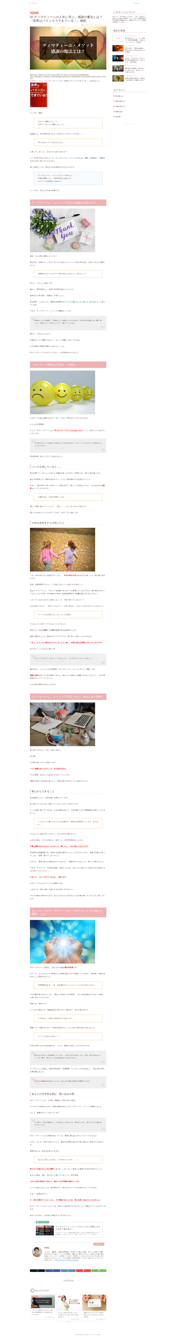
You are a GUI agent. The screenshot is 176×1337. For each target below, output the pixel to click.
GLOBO (33, 3)
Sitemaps (136, 3)
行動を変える (120, 106)
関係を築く (119, 111)
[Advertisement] (129, 140)
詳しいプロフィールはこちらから (66, 1260)
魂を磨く (118, 117)
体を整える (119, 96)
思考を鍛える (34, 12)
